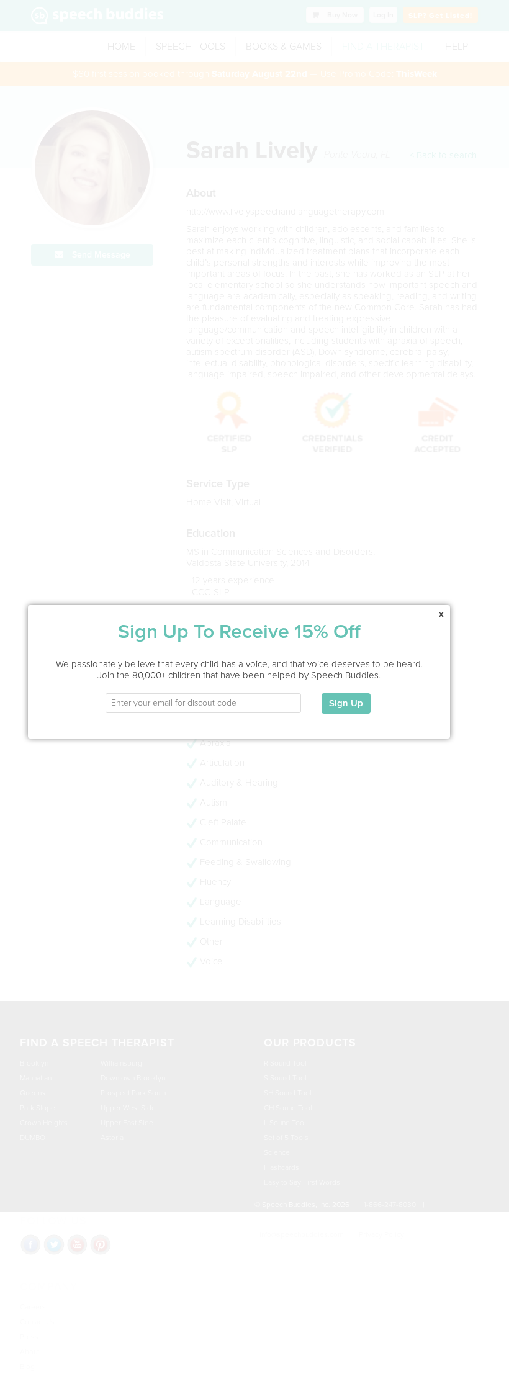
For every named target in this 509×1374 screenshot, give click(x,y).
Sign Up (346, 703)
